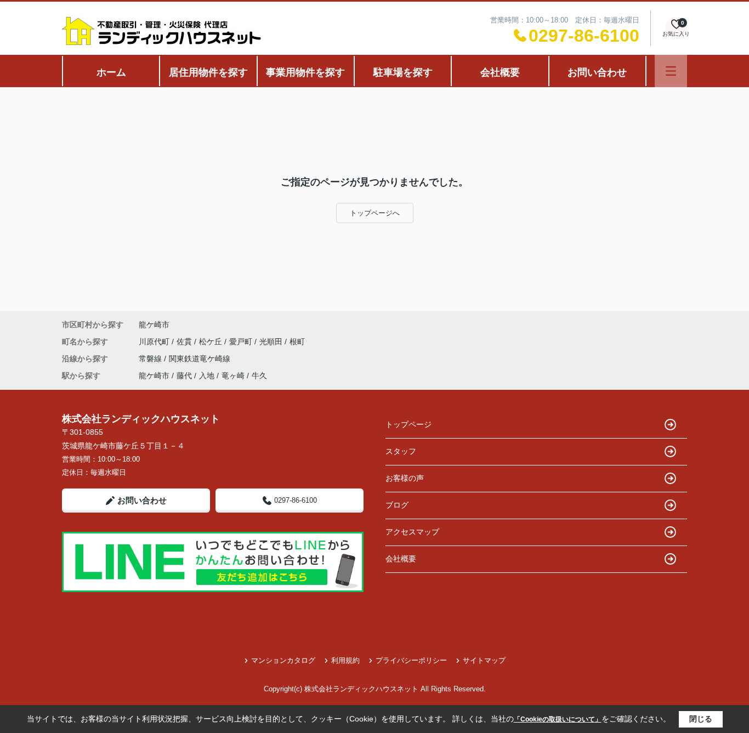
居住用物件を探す (208, 72)
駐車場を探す (403, 72)
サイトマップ (484, 660)
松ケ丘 (211, 341)
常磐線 (151, 358)
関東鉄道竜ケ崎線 (199, 358)
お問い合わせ (597, 72)
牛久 (259, 375)
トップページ (408, 424)
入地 (206, 375)
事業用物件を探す (305, 72)
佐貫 (185, 341)
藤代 (184, 375)
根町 (297, 341)
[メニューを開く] (671, 71)
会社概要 (500, 72)
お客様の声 (404, 478)
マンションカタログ (283, 660)
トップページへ (375, 213)
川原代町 (155, 341)
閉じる (700, 718)
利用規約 (345, 660)
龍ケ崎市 (154, 324)
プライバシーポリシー (411, 660)
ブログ (396, 505)
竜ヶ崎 (233, 375)
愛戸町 (241, 341)
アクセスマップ (412, 531)
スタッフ (400, 451)
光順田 (272, 341)
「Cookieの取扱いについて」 (558, 719)
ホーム (111, 72)
